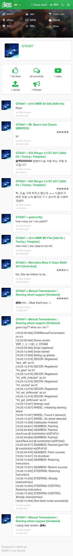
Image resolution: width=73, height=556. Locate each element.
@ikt (19, 302)
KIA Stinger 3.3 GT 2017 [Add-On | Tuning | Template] (41, 154)
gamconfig (35, 217)
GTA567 (28, 45)
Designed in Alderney (14, 547)
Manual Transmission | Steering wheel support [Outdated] (38, 292)
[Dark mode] (62, 4)
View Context (25, 112)
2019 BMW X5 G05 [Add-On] (46, 103)
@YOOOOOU (24, 161)
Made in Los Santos (13, 550)
